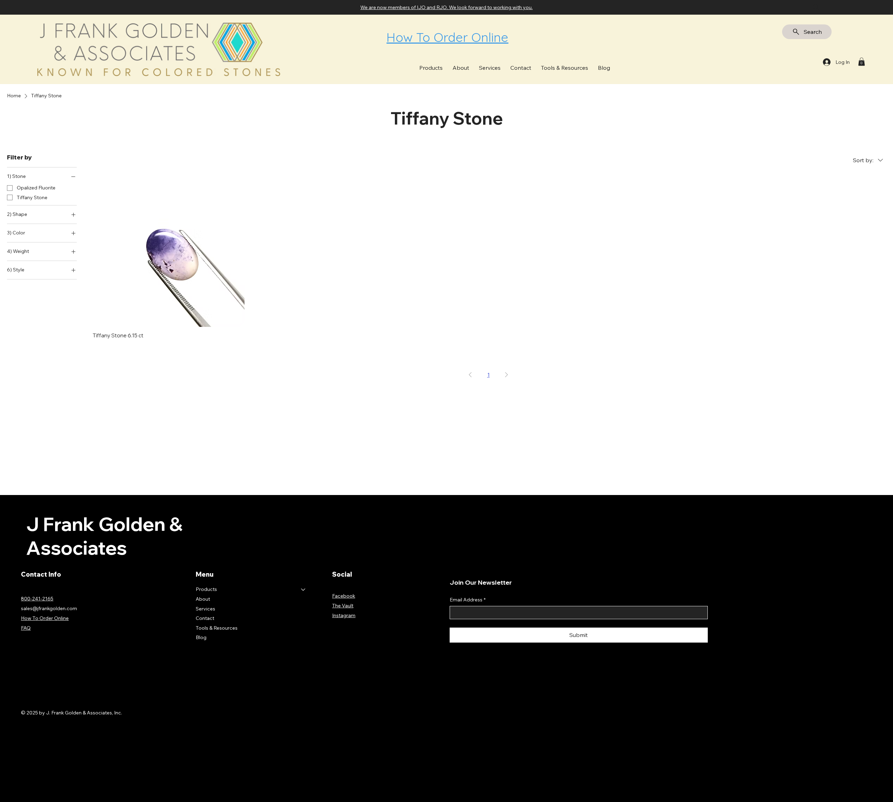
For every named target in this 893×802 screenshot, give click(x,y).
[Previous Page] (470, 375)
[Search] (816, 7)
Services (205, 609)
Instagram (343, 615)
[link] (861, 62)
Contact (205, 618)
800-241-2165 (37, 598)
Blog (201, 637)
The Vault (342, 605)
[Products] (303, 589)
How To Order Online (447, 37)
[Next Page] (506, 375)
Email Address (468, 600)
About (203, 599)
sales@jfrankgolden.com (49, 608)
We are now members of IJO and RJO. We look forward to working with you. (446, 7)
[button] (431, 67)
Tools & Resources (217, 628)
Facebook (343, 596)
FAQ (26, 628)
